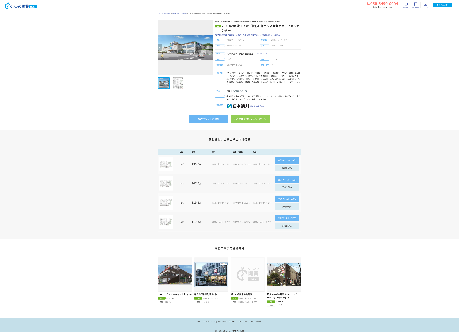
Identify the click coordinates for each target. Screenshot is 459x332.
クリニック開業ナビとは (206, 321)
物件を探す (175, 14)
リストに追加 (208, 119)
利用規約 (232, 321)
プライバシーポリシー (245, 321)
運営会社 (258, 321)
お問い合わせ (222, 321)
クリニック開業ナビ (164, 14)
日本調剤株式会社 (257, 106)
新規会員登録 (442, 5)
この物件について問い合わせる (250, 119)
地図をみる (263, 53)
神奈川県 (184, 14)
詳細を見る (287, 168)
